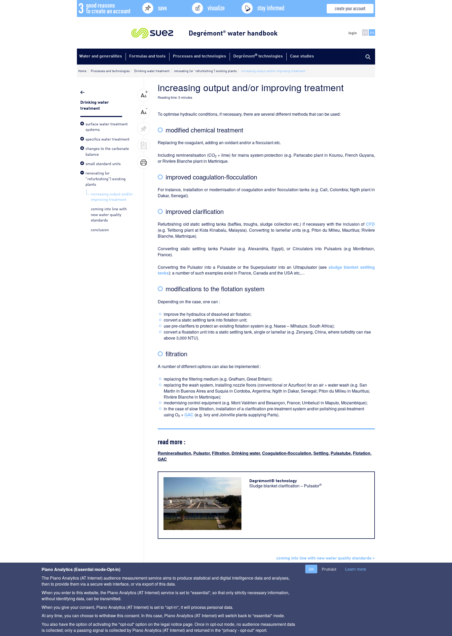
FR (365, 32)
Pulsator (201, 453)
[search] (367, 56)
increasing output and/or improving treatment (112, 196)
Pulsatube (341, 453)
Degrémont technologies (258, 55)
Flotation (361, 453)
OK (311, 569)
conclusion (100, 229)
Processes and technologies (199, 56)
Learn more (355, 569)
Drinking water (245, 453)
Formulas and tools (147, 56)
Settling (321, 453)
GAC (162, 459)
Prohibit (329, 569)
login (352, 32)
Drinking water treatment (94, 104)
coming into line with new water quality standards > (325, 557)
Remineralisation (174, 453)
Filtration (220, 453)
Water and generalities (100, 56)
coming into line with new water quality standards (109, 214)
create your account (350, 8)
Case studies (302, 56)
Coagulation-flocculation (286, 453)
